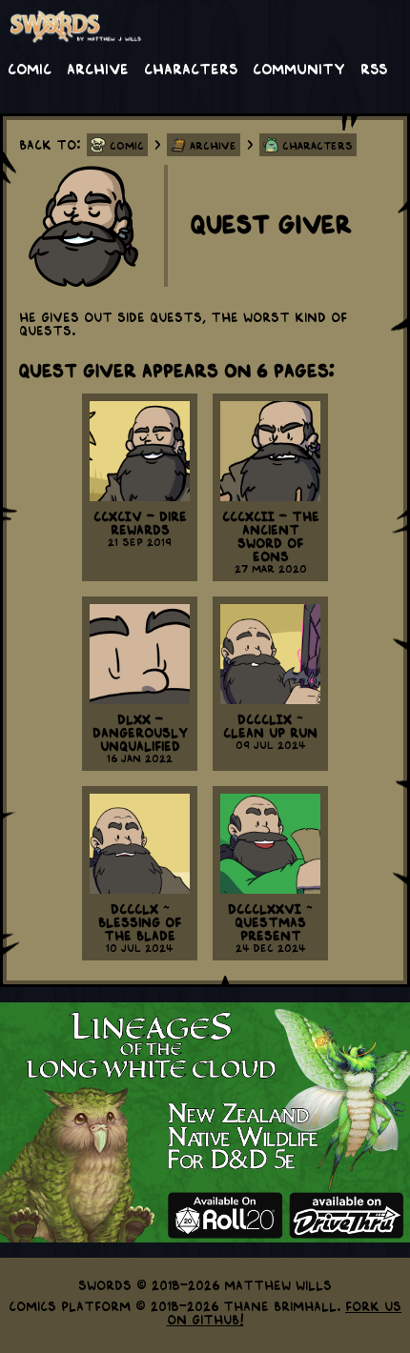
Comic (29, 67)
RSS (373, 67)
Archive (98, 67)
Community (299, 67)
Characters (190, 67)
